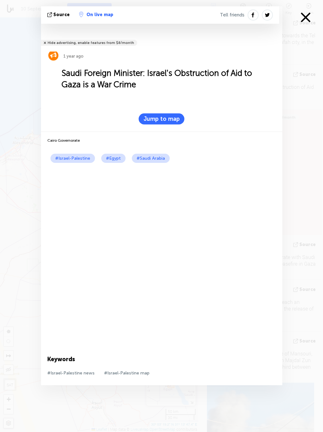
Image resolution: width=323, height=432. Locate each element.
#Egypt (113, 158)
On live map (99, 14)
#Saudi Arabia (151, 158)
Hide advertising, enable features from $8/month (91, 43)
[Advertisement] (161, 210)
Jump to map (162, 118)
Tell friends (232, 15)
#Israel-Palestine (72, 158)
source (61, 14)
